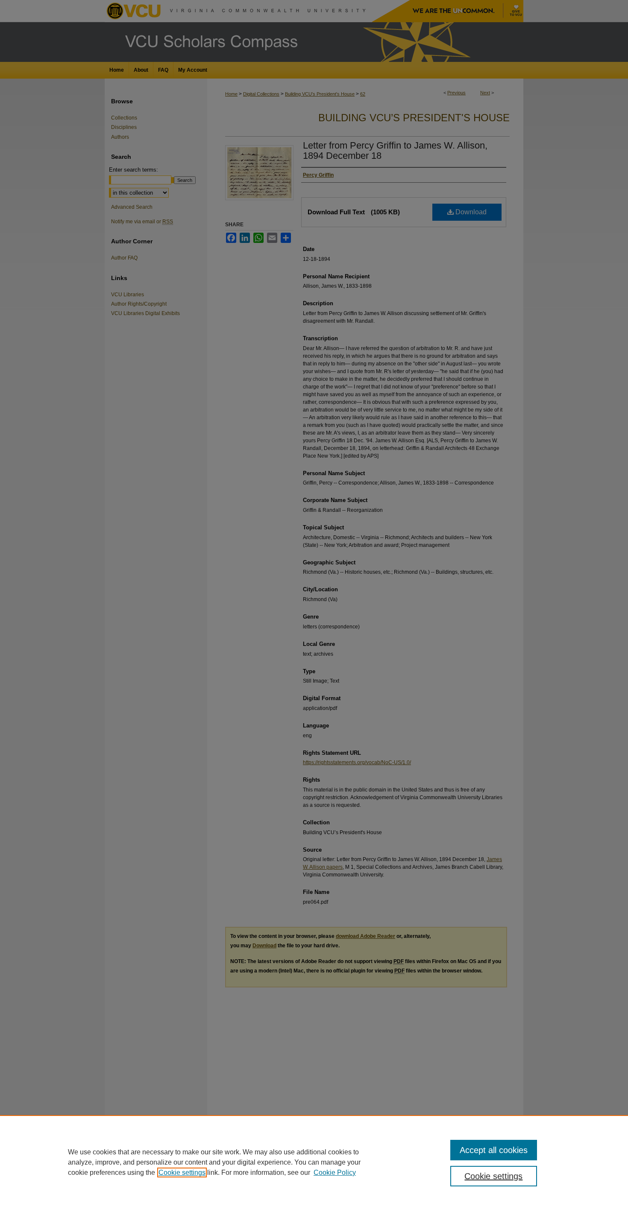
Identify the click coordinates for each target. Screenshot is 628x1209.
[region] (314, 1162)
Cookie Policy (335, 1172)
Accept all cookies (494, 1150)
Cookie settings (181, 1172)
